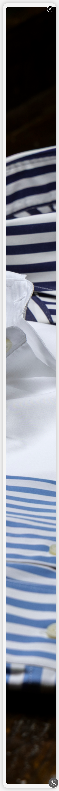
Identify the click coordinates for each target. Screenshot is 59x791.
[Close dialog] (50, 9)
